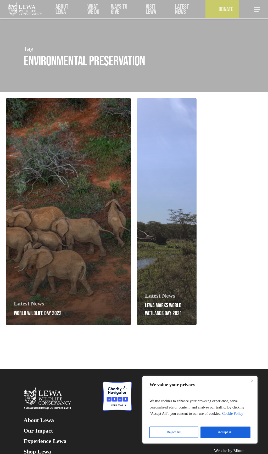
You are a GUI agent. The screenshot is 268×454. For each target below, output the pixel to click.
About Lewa (39, 420)
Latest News (29, 304)
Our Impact (38, 431)
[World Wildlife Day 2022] (68, 211)
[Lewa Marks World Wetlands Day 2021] (167, 211)
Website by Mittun (229, 451)
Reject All (174, 432)
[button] (257, 9)
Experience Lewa (45, 441)
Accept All (225, 432)
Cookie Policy (232, 414)
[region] (200, 410)
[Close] (252, 380)
